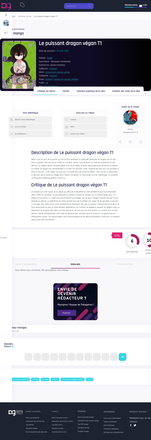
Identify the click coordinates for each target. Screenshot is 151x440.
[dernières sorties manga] (22, 4)
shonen (55, 379)
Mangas (82, 411)
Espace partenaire (110, 422)
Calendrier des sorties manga (88, 421)
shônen (48, 79)
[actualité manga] (5, 32)
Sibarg (130, 129)
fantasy (45, 379)
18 (47, 82)
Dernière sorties (83, 428)
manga (35, 379)
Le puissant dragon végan (57, 72)
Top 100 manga (83, 424)
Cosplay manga (83, 431)
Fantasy (53, 68)
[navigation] (6, 14)
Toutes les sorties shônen (66, 79)
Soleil (49, 58)
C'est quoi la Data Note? (112, 418)
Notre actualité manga (86, 417)
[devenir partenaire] (75, 301)
